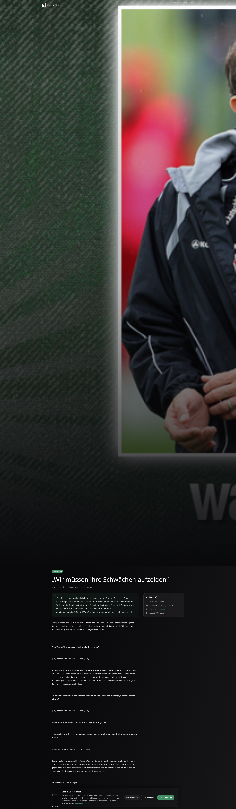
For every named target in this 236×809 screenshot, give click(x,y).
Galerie (185, 2)
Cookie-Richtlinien (82, 803)
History (179, 2)
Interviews (57, 571)
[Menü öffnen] (192, 6)
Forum (173, 2)
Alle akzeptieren (165, 797)
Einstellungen (148, 797)
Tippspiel (192, 2)
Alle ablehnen (132, 797)
